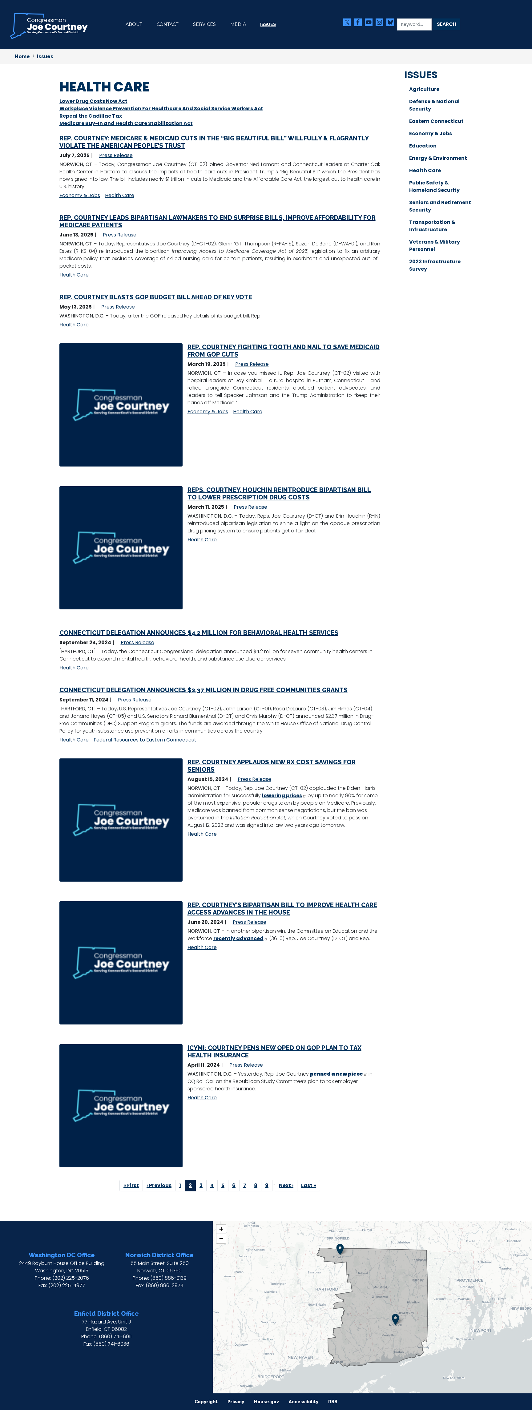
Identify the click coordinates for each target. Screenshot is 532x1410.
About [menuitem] (134, 24)
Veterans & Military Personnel (434, 245)
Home (22, 56)
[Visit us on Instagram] (381, 22)
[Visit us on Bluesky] (391, 22)
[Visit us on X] (348, 22)
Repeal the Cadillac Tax (90, 115)
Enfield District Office (106, 1313)
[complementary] (372, 1307)
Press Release (116, 155)
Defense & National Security (434, 105)
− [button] (221, 1238)
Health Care (119, 195)
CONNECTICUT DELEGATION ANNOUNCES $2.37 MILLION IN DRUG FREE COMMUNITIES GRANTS (203, 690)
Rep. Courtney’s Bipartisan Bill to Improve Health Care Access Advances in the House (282, 908)
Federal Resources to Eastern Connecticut (145, 739)
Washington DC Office (62, 1255)
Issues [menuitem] (268, 24)
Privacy (236, 1401)
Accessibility (303, 1401)
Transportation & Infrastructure (432, 226)
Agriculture (424, 89)
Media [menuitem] (238, 24)
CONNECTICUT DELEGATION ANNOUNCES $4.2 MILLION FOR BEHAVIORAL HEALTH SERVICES (198, 632)
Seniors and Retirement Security (440, 206)
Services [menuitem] (204, 24)
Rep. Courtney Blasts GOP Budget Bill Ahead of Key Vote (155, 297)
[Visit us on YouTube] (370, 22)
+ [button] (221, 1229)
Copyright (206, 1401)
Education (423, 145)
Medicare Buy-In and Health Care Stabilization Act (126, 123)
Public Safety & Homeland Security (434, 186)
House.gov (266, 1401)
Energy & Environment (438, 158)
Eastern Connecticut (436, 121)
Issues (45, 56)
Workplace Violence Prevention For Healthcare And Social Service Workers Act (161, 108)
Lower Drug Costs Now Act (93, 101)
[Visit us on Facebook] (359, 22)
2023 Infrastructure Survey (435, 265)
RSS (332, 1401)
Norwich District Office (159, 1255)
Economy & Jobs (79, 195)
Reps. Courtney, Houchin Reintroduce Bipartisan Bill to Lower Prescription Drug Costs (279, 493)
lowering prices (282, 795)
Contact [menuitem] (168, 24)
